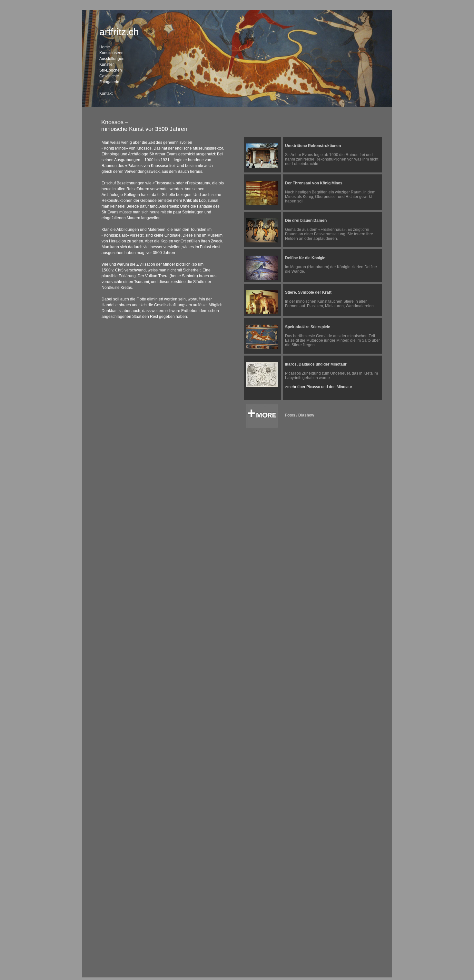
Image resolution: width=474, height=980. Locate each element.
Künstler (106, 64)
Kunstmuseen (111, 53)
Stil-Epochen (110, 70)
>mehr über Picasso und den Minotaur (318, 387)
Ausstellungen (111, 58)
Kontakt (106, 93)
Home (104, 47)
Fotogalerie (109, 82)
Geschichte (109, 76)
